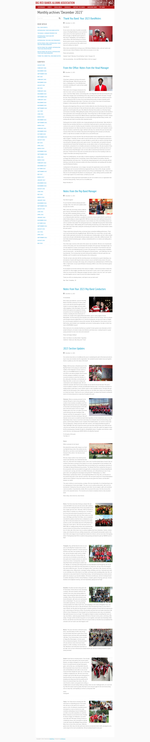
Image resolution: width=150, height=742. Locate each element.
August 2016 (41, 188)
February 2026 (42, 68)
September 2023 (42, 96)
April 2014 (40, 234)
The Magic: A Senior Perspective (47, 33)
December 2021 (42, 119)
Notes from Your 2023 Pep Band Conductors (84, 289)
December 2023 (42, 93)
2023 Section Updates (74, 348)
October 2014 (42, 223)
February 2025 (42, 79)
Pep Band (102, 7)
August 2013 (41, 240)
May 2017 (40, 174)
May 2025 (40, 76)
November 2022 (42, 105)
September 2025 (42, 73)
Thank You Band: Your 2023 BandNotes (82, 18)
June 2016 (40, 191)
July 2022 (40, 111)
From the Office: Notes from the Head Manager (86, 68)
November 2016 (42, 185)
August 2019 (41, 139)
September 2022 (42, 108)
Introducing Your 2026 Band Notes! (48, 30)
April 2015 (40, 214)
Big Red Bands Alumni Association (55, 3)
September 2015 (42, 206)
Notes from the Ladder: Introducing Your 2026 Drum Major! (49, 48)
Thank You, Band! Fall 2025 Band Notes (49, 56)
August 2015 (41, 208)
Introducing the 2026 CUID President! (49, 40)
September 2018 (42, 154)
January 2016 (41, 200)
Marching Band (92, 7)
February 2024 (42, 91)
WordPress (52, 738)
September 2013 (42, 237)
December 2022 (42, 102)
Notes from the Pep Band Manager (80, 191)
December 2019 (42, 131)
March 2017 (41, 177)
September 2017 (42, 171)
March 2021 (41, 125)
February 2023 (42, 99)
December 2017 (42, 165)
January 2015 (41, 217)
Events (50, 7)
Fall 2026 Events (42, 27)
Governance (41, 7)
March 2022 (41, 117)
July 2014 (40, 231)
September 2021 (42, 122)
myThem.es (62, 738)
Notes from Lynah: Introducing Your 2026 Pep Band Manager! (49, 44)
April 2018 (40, 157)
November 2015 (42, 203)
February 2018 (42, 162)
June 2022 (40, 114)
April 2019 (40, 145)
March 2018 (41, 160)
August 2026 (41, 65)
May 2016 (40, 194)
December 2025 (42, 71)
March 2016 (41, 197)
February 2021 (42, 128)
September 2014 (42, 226)
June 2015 (40, 211)
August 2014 (41, 229)
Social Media (58, 7)
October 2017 (42, 168)
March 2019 (41, 148)
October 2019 (42, 134)
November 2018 (42, 151)
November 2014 (42, 220)
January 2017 (41, 180)
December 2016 (42, 183)
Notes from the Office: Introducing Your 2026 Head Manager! (49, 52)
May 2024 (40, 88)
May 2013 (40, 243)
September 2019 (42, 137)
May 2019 (40, 142)
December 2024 (42, 82)
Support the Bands (79, 7)
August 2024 (41, 85)
